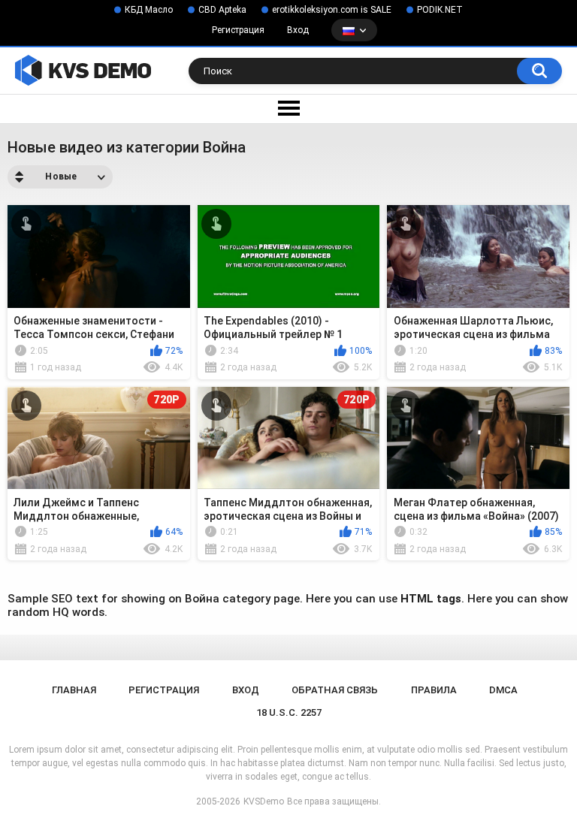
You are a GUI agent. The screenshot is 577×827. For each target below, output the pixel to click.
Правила (434, 690)
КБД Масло (149, 10)
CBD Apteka (222, 10)
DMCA (503, 690)
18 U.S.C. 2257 (289, 712)
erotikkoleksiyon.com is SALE (331, 10)
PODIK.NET (440, 10)
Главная (74, 690)
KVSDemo (263, 801)
